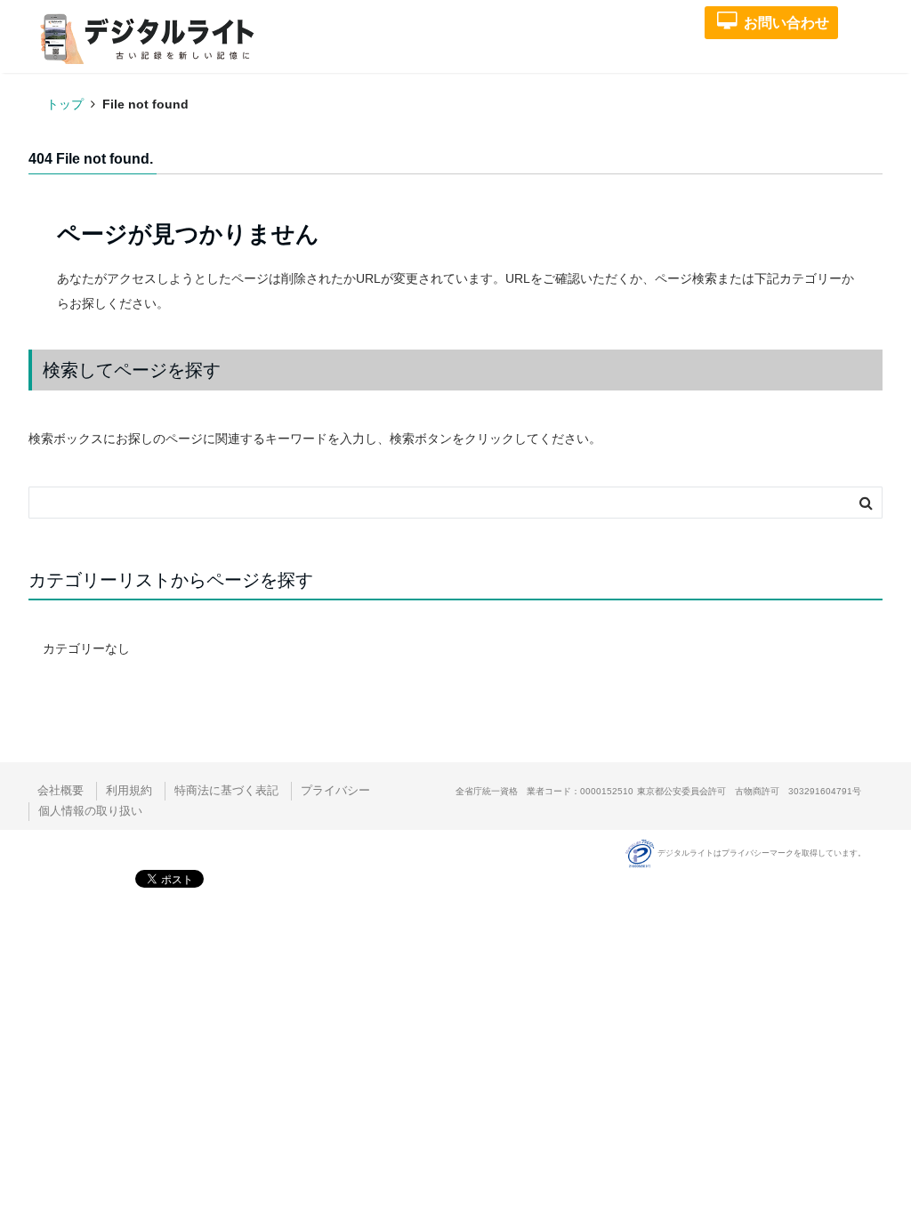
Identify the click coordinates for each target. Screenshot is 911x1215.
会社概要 (60, 790)
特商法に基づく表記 (226, 790)
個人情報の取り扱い (90, 810)
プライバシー (335, 790)
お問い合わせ (786, 22)
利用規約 (129, 790)
